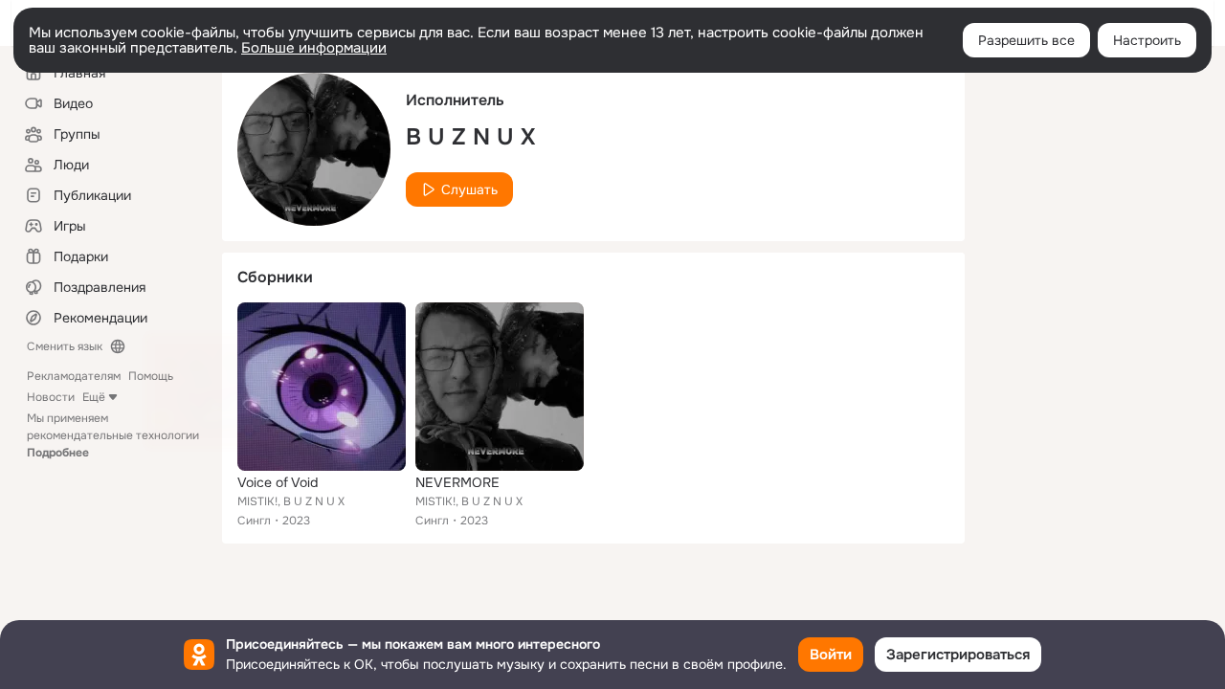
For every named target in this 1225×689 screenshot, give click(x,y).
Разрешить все (1026, 40)
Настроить (1147, 40)
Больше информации (314, 47)
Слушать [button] (469, 189)
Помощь (150, 376)
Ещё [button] (93, 397)
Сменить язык (64, 346)
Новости (51, 397)
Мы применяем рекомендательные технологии (113, 435)
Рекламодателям (74, 376)
